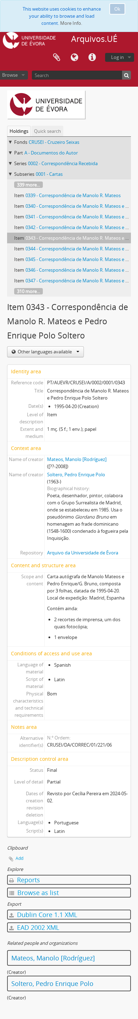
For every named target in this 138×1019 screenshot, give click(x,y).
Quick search (47, 131)
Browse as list (37, 892)
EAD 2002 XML (37, 927)
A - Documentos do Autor (51, 153)
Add (19, 858)
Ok (117, 9)
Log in (117, 57)
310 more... (28, 291)
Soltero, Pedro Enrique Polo (76, 474)
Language (74, 57)
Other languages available (45, 351)
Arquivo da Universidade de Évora (82, 552)
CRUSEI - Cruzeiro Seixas (54, 142)
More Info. (71, 23)
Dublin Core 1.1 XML (46, 914)
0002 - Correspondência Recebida (63, 163)
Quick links (92, 57)
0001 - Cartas (49, 174)
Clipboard (56, 57)
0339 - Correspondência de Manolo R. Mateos (73, 195)
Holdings (19, 131)
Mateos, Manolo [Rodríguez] (77, 459)
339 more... (28, 184)
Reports (27, 880)
